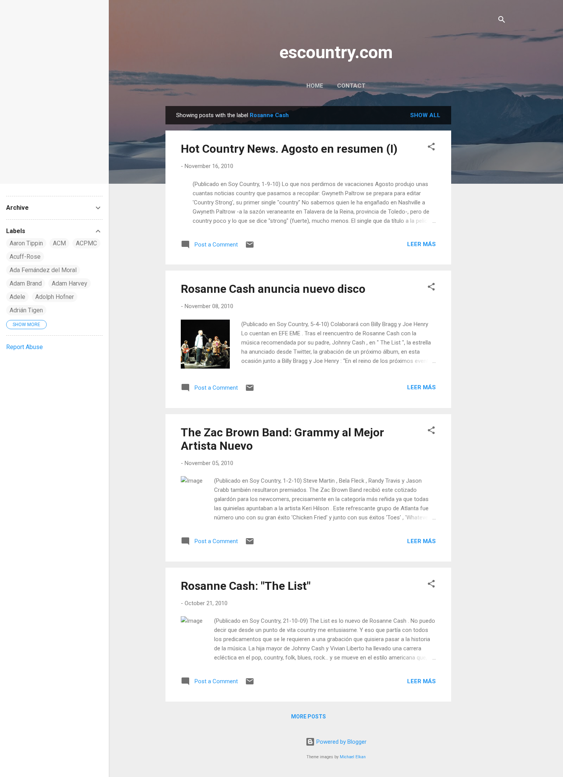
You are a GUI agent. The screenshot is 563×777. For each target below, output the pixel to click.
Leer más (421, 244)
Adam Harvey (69, 283)
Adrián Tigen (26, 310)
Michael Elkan (353, 756)
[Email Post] (249, 247)
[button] (431, 148)
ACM (59, 243)
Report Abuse (24, 347)
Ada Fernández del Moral (43, 270)
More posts (308, 716)
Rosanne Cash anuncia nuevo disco (273, 288)
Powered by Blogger (341, 741)
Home (314, 85)
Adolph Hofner (54, 296)
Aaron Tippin (26, 243)
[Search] (501, 21)
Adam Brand (26, 283)
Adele (17, 296)
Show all (425, 115)
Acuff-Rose (25, 256)
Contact (351, 85)
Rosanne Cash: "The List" (246, 586)
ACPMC (86, 243)
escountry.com (336, 52)
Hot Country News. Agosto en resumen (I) (289, 148)
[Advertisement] (481, 221)
